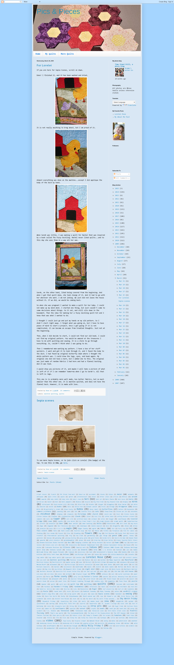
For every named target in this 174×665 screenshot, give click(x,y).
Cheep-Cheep (108, 511)
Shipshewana (73, 596)
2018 (117, 213)
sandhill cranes (130, 591)
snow (106, 601)
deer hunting (87, 523)
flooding (77, 533)
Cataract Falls (86, 511)
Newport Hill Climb (73, 569)
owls (113, 574)
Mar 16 (122, 326)
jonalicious (81, 552)
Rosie (45, 591)
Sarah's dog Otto (48, 594)
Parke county (60, 577)
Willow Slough (72, 626)
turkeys (103, 618)
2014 (117, 227)
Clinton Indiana (42, 516)
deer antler (73, 523)
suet (109, 606)
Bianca (78, 502)
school (61, 594)
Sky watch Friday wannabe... (106, 599)
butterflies (107, 509)
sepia (92, 594)
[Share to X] (79, 391)
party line (77, 576)
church (95, 514)
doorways (83, 526)
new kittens (58, 569)
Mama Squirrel (114, 560)
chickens (134, 511)
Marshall (88, 562)
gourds (42, 540)
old (109, 571)
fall (131, 528)
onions (60, 574)
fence (97, 531)
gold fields (95, 538)
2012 (117, 233)
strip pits (96, 606)
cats (97, 511)
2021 (117, 202)
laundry (104, 554)
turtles (122, 618)
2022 (117, 199)
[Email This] (75, 391)
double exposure (96, 526)
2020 (117, 206)
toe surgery (107, 615)
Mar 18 (122, 319)
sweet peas (123, 608)
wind (110, 626)
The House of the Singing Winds (99, 613)
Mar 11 (122, 340)
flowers (88, 533)
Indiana (93, 547)
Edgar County (83, 528)
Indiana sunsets (71, 550)
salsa (117, 591)
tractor (39, 618)
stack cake (124, 603)
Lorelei (79, 557)
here (65, 463)
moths (126, 564)
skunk (74, 599)
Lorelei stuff (117, 557)
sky (81, 599)
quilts (61, 394)
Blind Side (81, 504)
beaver (49, 502)
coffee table (109, 516)
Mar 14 (122, 333)
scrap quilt (71, 594)
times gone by (57, 615)
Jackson (119, 550)
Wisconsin (40, 628)
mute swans (109, 567)
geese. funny (128, 535)
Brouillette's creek (52, 509)
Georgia (49, 538)
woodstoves (63, 628)
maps (80, 562)
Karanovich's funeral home (107, 552)
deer (61, 523)
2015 (117, 223)
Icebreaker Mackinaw (52, 547)
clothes (54, 516)
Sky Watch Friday (128, 599)
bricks (103, 506)
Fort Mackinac (109, 533)
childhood (45, 514)
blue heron (122, 504)
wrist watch (82, 628)
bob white (134, 504)
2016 (117, 220)
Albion (111, 494)
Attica (124, 497)
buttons (120, 509)
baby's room (77, 499)
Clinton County (129, 514)
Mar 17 (122, 323)
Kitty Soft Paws (53, 554)
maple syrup (70, 562)
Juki (90, 552)
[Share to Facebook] (82, 391)
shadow (39, 596)
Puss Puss (123, 581)
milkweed (53, 564)
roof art (121, 589)
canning (60, 511)
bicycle (87, 502)
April (120, 275)
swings (132, 608)
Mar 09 (122, 347)
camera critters (44, 511)
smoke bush (94, 601)
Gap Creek (79, 535)
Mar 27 (122, 291)
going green (83, 538)
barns (131, 499)
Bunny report (94, 509)
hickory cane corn (51, 545)
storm (49, 606)
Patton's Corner (91, 577)
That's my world (56, 613)
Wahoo (113, 621)
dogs (41, 526)
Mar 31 (122, 281)
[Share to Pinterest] (84, 391)
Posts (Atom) (55, 482)
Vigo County (67, 621)
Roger (94, 589)
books (59, 507)
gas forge (103, 535)
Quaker (44, 584)
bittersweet (46, 504)
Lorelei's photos (131, 557)
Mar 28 (122, 288)
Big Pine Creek (98, 502)
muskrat (98, 567)
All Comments (121, 178)
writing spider (95, 628)
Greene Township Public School (126, 540)
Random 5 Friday (61, 587)
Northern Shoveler (46, 571)
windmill (131, 626)
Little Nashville (117, 554)
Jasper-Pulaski (58, 552)
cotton (103, 519)
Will (61, 626)
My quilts (50, 54)
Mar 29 (122, 285)
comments (39, 519)
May (119, 271)
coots (48, 519)
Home (38, 54)
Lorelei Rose (120, 114)
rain (38, 586)
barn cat (99, 499)
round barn (58, 591)
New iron (48, 569)
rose (38, 591)
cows (50, 521)
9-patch (53, 494)
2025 (117, 188)
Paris (48, 576)
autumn (134, 497)
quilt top (74, 584)
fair (113, 528)
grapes (81, 540)
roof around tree (108, 589)
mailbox (103, 560)
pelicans (134, 576)
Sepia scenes (45, 400)
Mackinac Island (75, 560)
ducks (51, 528)
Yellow (105, 628)
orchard (69, 574)
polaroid (123, 579)
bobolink (42, 506)
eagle (69, 528)
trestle (49, 618)
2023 (117, 195)
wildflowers (51, 626)
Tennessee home (81, 611)
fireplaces (115, 531)
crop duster (71, 521)
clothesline (66, 516)
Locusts (131, 554)
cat (76, 511)
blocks (91, 504)
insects (84, 550)
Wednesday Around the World (49, 623)
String (71, 606)
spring (51, 603)
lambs (89, 554)
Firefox (105, 531)
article (115, 497)
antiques (40, 497)
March (120, 278)
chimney (60, 514)
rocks (75, 589)
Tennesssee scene (98, 611)
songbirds (119, 601)
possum (52, 581)
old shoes (50, 574)
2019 (117, 209)
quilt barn (63, 584)
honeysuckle (73, 545)
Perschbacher (44, 579)
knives (66, 554)
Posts (118, 174)
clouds (77, 516)
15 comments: (65, 390)
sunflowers (60, 608)
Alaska (102, 494)
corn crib (69, 519)
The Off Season (120, 613)
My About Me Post (122, 117)
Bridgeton (123, 507)
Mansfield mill (57, 562)
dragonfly (116, 526)
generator (40, 538)
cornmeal (94, 519)
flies (68, 533)
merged (132, 562)
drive (135, 526)
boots (69, 506)
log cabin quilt (54, 557)
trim (57, 618)
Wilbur (127, 623)
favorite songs (79, 531)
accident (92, 494)
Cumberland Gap (132, 521)
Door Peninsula (63, 526)
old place (40, 574)
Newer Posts (42, 478)
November (121, 250)
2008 (117, 380)
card (68, 511)
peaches (105, 576)
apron (71, 497)
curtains (42, 523)
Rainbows (47, 586)
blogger (100, 504)
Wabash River (95, 621)
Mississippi (71, 564)
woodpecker (51, 628)
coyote (60, 521)
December (121, 247)
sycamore (39, 611)
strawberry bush (60, 606)
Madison (87, 560)
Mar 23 (122, 309)
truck (64, 618)
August (120, 261)
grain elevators (54, 540)
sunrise (73, 608)
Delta (99, 523)
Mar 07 (122, 350)
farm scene (65, 531)
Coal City (97, 516)
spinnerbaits (41, 603)
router (69, 591)
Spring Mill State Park (67, 603)
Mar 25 (122, 295)
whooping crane (114, 623)
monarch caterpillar (85, 564)
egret (94, 528)
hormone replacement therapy (113, 545)
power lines (62, 581)
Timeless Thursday (43, 615)
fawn (89, 531)
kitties (39, 554)
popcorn (131, 579)
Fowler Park (122, 533)
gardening (91, 535)
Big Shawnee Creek (113, 502)
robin (58, 589)
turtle (113, 618)
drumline (43, 528)
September (122, 257)
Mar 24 (122, 305)
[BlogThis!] (77, 391)
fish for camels (128, 531)
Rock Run (67, 589)
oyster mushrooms (124, 574)
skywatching (64, 601)
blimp (72, 504)
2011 (117, 237)
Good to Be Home (120, 538)
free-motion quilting (55, 535)
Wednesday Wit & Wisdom (71, 623)
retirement (123, 586)
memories (112, 562)
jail (127, 550)
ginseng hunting (70, 538)
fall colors (42, 531)
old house (129, 571)
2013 (117, 230)
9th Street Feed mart (67, 494)
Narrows (120, 567)
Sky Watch (89, 599)
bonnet (51, 506)
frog (70, 535)
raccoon (119, 584)
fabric (103, 528)
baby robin (65, 499)
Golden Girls (107, 538)
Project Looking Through (80, 581)
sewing (128, 594)
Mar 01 (122, 368)
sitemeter (40, 599)
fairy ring (121, 528)
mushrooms (79, 567)
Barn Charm (109, 499)
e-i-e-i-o (59, 528)
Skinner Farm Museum (62, 599)
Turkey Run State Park (88, 618)
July (119, 264)
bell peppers (67, 502)
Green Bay (97, 540)
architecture (82, 497)
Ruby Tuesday (105, 591)
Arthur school (104, 497)
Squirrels (93, 603)
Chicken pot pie (121, 511)
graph (88, 540)
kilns (132, 552)
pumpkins (111, 581)
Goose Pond (133, 538)
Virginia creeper (80, 621)
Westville (101, 623)
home (63, 545)
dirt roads (123, 523)
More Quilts (67, 54)
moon (98, 564)
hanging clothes (81, 542)
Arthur (94, 497)
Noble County (116, 569)
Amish (119, 494)
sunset (82, 608)
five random (50, 533)
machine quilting (51, 394)
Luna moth (43, 560)
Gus (69, 543)
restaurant (112, 586)
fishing (39, 533)
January (121, 375)
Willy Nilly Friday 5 (92, 626)
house (128, 545)
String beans (82, 606)
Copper (57, 519)
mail (95, 560)
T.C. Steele (51, 611)
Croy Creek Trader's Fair (87, 521)
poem (101, 579)
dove (107, 526)
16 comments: (65, 469)
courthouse (122, 519)
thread (132, 613)
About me (82, 494)
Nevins (129, 567)
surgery (93, 608)
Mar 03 (122, 361)
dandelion (52, 523)
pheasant (55, 579)
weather (134, 621)
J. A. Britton (107, 550)
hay (125, 542)
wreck (73, 628)
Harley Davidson (97, 542)
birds (134, 502)
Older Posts (99, 478)
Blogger (98, 637)
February (121, 372)
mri (133, 564)
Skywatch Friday (48, 601)
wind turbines (120, 626)
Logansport (68, 557)
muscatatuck (68, 567)
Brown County (68, 509)
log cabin (40, 557)
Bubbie (80, 509)
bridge (111, 506)
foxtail (131, 533)
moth (118, 564)
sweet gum (112, 608)
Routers (77, 591)
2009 (117, 244)
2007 (117, 383)
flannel (60, 533)
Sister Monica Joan (127, 596)
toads (67, 615)
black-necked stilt (60, 504)
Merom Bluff (41, 564)
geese (114, 536)
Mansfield (129, 560)
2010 (117, 240)
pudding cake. (99, 581)
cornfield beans (82, 519)
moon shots (108, 564)
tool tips (130, 615)
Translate (132, 105)
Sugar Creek (119, 606)
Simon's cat (111, 596)
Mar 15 (122, 330)
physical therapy (76, 579)
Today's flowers (92, 615)
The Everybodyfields (75, 613)
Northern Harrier (130, 569)
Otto (93, 574)
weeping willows (88, 623)
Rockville (84, 589)
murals (56, 567)
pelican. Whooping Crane (120, 576)
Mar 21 (122, 312)
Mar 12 (122, 337)
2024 (117, 192)
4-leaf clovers (42, 494)
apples (62, 497)
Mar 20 (122, 316)
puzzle (134, 581)
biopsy (125, 502)
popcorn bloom (41, 581)
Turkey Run (73, 618)
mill (62, 564)
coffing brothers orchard (125, 516)
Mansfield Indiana (43, 562)
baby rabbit (54, 499)
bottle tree (79, 506)
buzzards (130, 509)
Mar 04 (122, 357)
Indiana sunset (56, 550)
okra (101, 571)
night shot (90, 569)
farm (55, 531)
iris (95, 550)
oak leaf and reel (90, 571)
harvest (108, 542)
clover (88, 516)
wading (106, 621)
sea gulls (84, 594)
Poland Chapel (111, 579)
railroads (130, 584)
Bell (56, 502)
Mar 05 (122, 354)
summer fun (48, 608)
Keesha (124, 552)
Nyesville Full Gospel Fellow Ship (68, 571)
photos (65, 579)
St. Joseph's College (109, 603)
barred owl (40, 502)
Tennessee (65, 611)
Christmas (82, 514)
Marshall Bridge (100, 562)
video (49, 620)
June (119, 268)
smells (84, 601)
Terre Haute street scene (117, 611)
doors (74, 526)
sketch (49, 599)
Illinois (66, 547)
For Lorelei (44, 65)
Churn (118, 514)
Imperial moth (81, 547)
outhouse (105, 574)
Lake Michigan (79, 554)
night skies (104, 569)
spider (131, 601)
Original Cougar (81, 574)
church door (108, 514)
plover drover (91, 579)
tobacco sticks (77, 615)
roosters (130, 589)
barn (86, 499)
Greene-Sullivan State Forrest (52, 542)
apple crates (52, 497)
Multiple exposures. (43, 567)
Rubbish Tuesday (89, 591)
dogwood (50, 526)
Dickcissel (111, 523)
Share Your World (51, 596)
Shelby (63, 596)
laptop (96, 554)
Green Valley (108, 540)
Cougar (111, 519)
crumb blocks (105, 521)
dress (127, 526)
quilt (53, 584)
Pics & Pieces (58, 11)
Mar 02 (122, 364)
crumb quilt (118, 521)
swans (102, 608)
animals (131, 494)
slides (75, 601)
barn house (121, 499)
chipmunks (70, 514)
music (89, 567)
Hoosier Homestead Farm (90, 545)
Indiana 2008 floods (112, 547)
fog (99, 533)
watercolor (123, 621)
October (121, 254)
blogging (110, 504)
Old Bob (117, 571)
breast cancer (91, 506)
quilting (88, 584)
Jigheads (71, 552)
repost (103, 586)
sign (101, 596)
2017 (117, 216)
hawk (117, 543)
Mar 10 (122, 343)
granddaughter (69, 540)
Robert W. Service (46, 589)
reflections (93, 586)
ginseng (58, 538)
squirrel (82, 603)
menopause (123, 562)
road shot (134, 586)
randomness (79, 587)
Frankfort (40, 535)
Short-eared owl (89, 596)
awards (43, 499)
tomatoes (118, 615)
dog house (134, 523)
